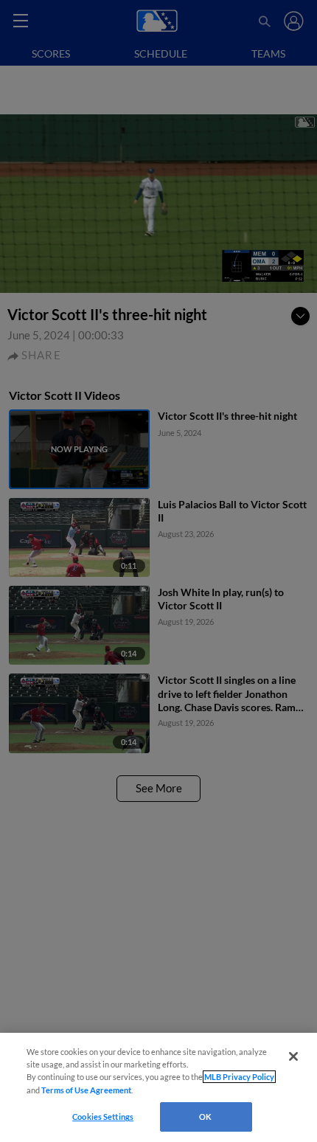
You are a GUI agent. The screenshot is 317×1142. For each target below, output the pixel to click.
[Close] (293, 1056)
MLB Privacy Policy (239, 1077)
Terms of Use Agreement (86, 1090)
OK (205, 1116)
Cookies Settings (102, 1116)
